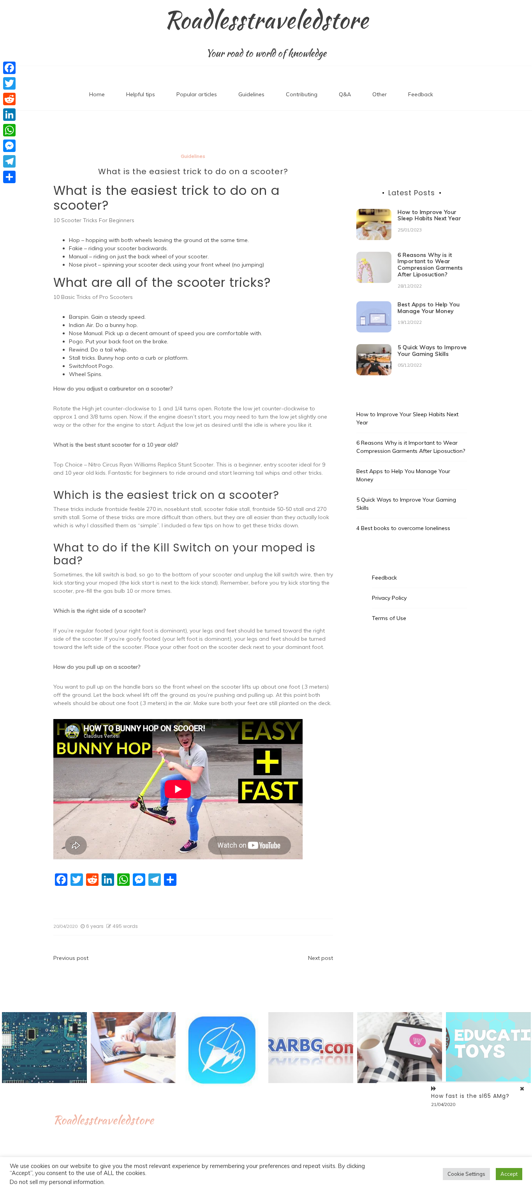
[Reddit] (9, 99)
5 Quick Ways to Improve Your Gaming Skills (432, 350)
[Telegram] (9, 161)
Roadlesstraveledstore (266, 20)
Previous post (70, 957)
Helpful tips (140, 94)
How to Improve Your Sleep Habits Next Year (429, 215)
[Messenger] (9, 146)
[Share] (9, 177)
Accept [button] (509, 1174)
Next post (320, 957)
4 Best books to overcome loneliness (403, 528)
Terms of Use (389, 618)
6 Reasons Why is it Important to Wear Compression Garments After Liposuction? (430, 264)
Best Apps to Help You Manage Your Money (429, 308)
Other (379, 94)
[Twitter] (9, 83)
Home (97, 94)
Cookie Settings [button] (466, 1174)
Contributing (301, 94)
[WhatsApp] (9, 130)
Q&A (345, 94)
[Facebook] (9, 68)
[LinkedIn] (9, 114)
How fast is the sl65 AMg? (470, 1096)
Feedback (420, 94)
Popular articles (196, 94)
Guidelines (251, 94)
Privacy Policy (389, 597)
